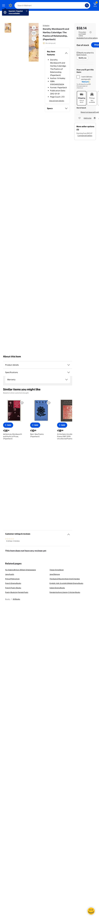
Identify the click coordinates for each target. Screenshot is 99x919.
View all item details (56, 101)
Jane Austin (9, 574)
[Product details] (68, 365)
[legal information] (90, 32)
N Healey (46, 25)
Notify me (82, 58)
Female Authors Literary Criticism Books (65, 592)
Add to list (87, 118)
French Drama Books (13, 583)
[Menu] (4, 5)
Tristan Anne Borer (57, 570)
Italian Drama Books (57, 588)
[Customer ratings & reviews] (68, 533)
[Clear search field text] (83, 5)
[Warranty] (66, 380)
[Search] (87, 5)
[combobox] (52, 5)
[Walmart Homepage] (10, 5)
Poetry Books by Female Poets (16, 592)
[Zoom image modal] (34, 38)
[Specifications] (68, 372)
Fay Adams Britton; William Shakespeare (20, 570)
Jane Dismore (55, 574)
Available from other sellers (87, 38)
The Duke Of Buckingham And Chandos (65, 579)
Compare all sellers (84, 136)
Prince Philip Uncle (12, 579)
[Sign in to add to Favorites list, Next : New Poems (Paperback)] (49, 403)
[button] (34, 28)
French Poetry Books (13, 588)
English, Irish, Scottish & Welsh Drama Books (66, 583)
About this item (12, 356)
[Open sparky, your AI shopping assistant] (91, 911)
